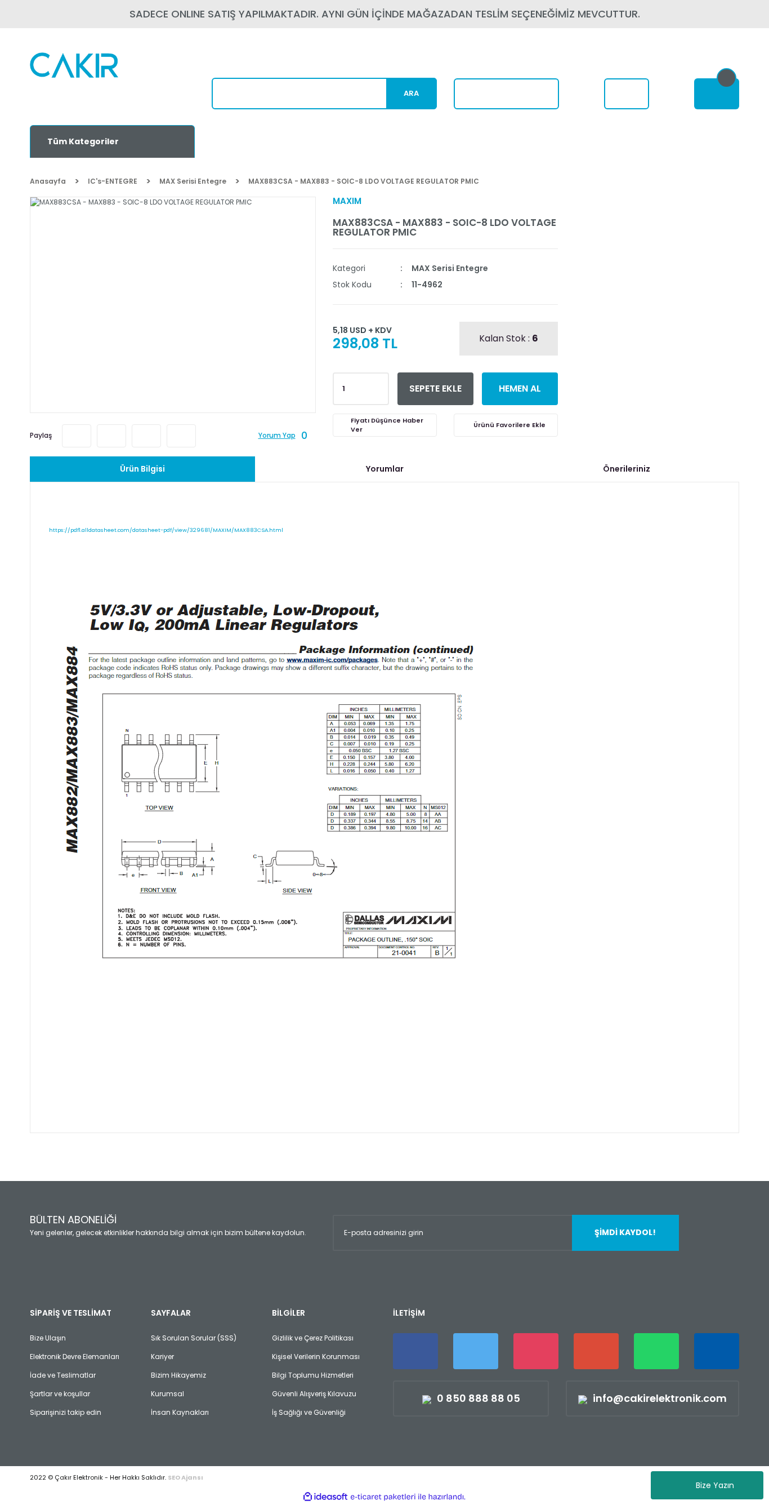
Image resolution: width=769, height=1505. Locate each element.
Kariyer (162, 1356)
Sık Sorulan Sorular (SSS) (193, 1338)
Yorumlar (385, 468)
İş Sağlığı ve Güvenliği (309, 1412)
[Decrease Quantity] (378, 392)
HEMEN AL (520, 388)
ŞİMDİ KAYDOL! (625, 1232)
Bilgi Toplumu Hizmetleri (313, 1375)
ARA (411, 93)
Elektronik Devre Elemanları (74, 1356)
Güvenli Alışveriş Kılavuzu (314, 1394)
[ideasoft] (325, 1496)
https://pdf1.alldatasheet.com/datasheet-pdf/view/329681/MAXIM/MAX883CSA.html (166, 530)
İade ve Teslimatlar (63, 1375)
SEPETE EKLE (435, 388)
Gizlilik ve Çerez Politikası (313, 1338)
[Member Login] (626, 93)
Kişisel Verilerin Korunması (316, 1356)
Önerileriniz (626, 468)
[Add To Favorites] (506, 425)
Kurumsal (167, 1394)
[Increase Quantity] (378, 385)
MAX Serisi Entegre (450, 268)
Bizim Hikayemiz (178, 1375)
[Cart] (716, 93)
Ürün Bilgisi (142, 468)
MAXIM (347, 201)
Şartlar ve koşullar (60, 1394)
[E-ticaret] (383, 1497)
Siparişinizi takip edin (65, 1412)
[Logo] (101, 82)
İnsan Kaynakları (180, 1412)
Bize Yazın (715, 1485)
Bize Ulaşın (48, 1338)
